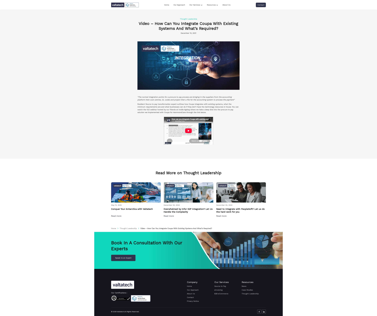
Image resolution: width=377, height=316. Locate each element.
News (244, 286)
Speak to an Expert (123, 258)
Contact (260, 5)
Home (166, 5)
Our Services (194, 5)
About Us (226, 5)
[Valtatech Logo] (122, 285)
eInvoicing (218, 290)
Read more (116, 216)
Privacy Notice (193, 301)
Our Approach (179, 5)
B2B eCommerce (221, 294)
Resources (211, 5)
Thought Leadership (128, 228)
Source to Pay (220, 286)
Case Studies (247, 290)
